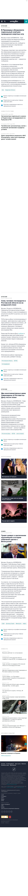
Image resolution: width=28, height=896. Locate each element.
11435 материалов (6, 755)
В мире (3, 531)
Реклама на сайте (5, 765)
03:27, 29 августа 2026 (6, 532)
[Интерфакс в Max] (11, 812)
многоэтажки (20, 433)
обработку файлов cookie (12, 784)
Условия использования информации (9, 819)
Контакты (3, 763)
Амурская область (10, 90)
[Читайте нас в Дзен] (2, 812)
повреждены (16, 199)
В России (4, 26)
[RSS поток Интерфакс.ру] (9, 812)
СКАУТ (2, 797)
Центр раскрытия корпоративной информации (10, 808)
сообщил (9, 195)
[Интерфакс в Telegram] (5, 812)
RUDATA (2, 807)
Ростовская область (7, 204)
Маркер (2, 799)
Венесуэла (18, 623)
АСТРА (2, 800)
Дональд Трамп (10, 623)
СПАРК (2, 795)
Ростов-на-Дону (6, 433)
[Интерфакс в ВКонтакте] (7, 812)
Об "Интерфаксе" (10, 763)
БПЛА (20, 204)
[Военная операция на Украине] (14, 751)
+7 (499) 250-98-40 (9, 787)
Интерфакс (14, 21)
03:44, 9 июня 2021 (5, 27)
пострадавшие (5, 364)
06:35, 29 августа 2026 (6, 298)
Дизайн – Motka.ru (5, 822)
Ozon (15, 204)
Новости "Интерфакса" (5, 804)
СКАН (2, 805)
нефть (24, 623)
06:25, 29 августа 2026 (6, 390)
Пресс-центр (18, 763)
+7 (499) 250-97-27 (20, 787)
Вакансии (24, 763)
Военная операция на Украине (10, 753)
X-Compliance (3, 796)
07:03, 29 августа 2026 (6, 149)
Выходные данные (5, 821)
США (3, 623)
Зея (3, 90)
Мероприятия (13, 765)
